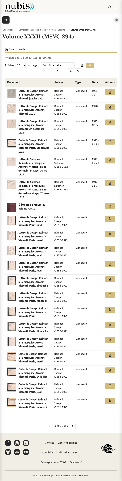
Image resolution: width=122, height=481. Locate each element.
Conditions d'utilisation (56, 452)
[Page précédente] (44, 71)
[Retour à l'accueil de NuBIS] (20, 7)
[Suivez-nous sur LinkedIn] (26, 443)
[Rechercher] (109, 7)
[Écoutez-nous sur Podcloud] (17, 452)
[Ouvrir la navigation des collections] (6, 20)
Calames (74, 462)
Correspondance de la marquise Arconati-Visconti (42, 30)
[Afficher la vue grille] (82, 65)
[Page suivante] (78, 71)
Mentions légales (67, 443)
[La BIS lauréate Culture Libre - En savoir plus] (108, 449)
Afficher (9, 65)
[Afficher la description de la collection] (116, 20)
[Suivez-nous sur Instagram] (17, 443)
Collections (8, 30)
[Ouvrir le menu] (115, 7)
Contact (49, 443)
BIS (75, 452)
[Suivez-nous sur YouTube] (26, 452)
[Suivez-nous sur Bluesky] (8, 452)
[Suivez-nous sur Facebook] (8, 443)
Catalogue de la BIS (52, 462)
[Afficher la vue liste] (90, 65)
